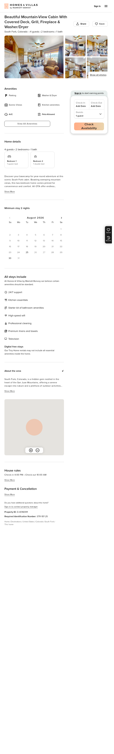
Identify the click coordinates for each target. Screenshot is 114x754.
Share (83, 23)
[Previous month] (9, 218)
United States (28, 521)
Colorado (39, 521)
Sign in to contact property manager (21, 506)
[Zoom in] (31, 450)
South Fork (49, 521)
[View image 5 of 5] (97, 67)
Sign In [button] (97, 6)
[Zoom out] (37, 450)
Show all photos (98, 75)
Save (102, 23)
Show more (9, 191)
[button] (27, 252)
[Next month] (61, 218)
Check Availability (89, 126)
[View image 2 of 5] (75, 46)
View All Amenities (27, 123)
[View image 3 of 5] (97, 46)
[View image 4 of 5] (75, 67)
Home (7, 521)
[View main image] (34, 57)
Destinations (16, 521)
